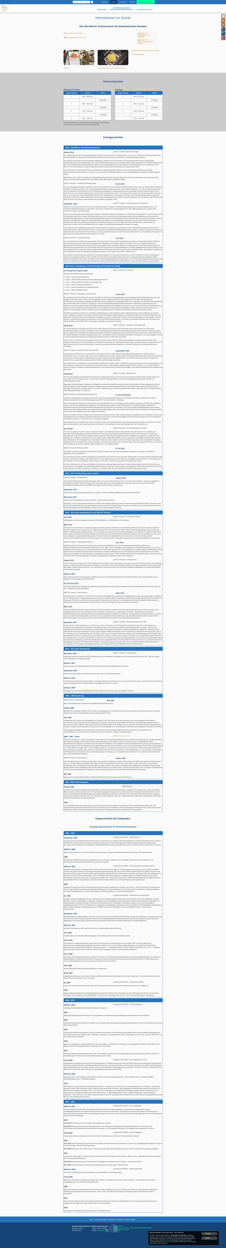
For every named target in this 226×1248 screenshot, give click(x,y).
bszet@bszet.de (102, 1230)
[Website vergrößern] (223, 20)
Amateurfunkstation (138, 54)
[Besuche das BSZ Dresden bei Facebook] (223, 29)
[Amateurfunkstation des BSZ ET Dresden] (147, 50)
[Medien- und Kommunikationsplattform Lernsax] (147, 41)
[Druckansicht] (223, 25)
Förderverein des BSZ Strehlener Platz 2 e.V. (112, 68)
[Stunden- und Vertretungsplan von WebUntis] (147, 35)
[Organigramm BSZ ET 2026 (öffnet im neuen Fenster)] (66, 38)
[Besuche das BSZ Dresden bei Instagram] (223, 38)
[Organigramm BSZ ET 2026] (96, 33)
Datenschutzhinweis (167, 1241)
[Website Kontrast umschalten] (223, 16)
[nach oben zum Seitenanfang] (220, 1241)
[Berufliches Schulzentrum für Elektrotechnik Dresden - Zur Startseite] (5, 10)
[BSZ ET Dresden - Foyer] (138, 736)
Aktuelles (66, 68)
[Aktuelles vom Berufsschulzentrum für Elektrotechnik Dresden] (79, 57)
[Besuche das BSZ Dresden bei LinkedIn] (223, 34)
